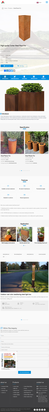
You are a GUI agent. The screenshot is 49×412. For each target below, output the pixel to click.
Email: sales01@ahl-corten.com (42, 393)
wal (3, 256)
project (43, 78)
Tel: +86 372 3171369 (42, 386)
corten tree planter (42, 254)
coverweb (17, 410)
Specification (15, 78)
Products (10, 8)
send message (25, 372)
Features (24, 78)
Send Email (7, 65)
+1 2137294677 (44, 390)
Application (34, 78)
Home (5, 8)
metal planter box (30, 254)
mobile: (39, 390)
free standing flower (18, 254)
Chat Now (21, 65)
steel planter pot (6, 254)
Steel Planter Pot (17, 8)
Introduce (5, 78)
